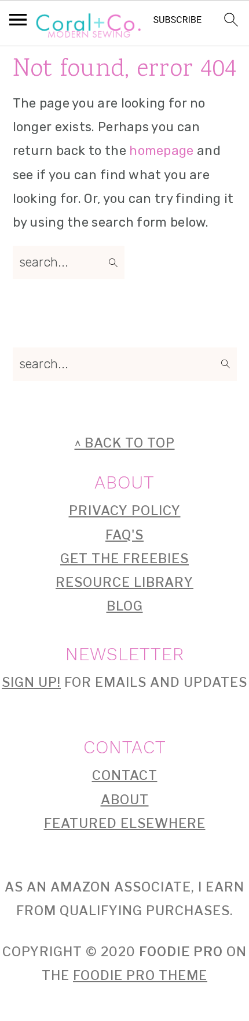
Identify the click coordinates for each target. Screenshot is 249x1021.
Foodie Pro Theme (140, 975)
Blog (125, 605)
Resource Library (124, 582)
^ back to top (125, 442)
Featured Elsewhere (125, 823)
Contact (125, 775)
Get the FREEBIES (124, 558)
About (125, 799)
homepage (161, 150)
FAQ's (124, 534)
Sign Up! (31, 682)
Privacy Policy (125, 510)
